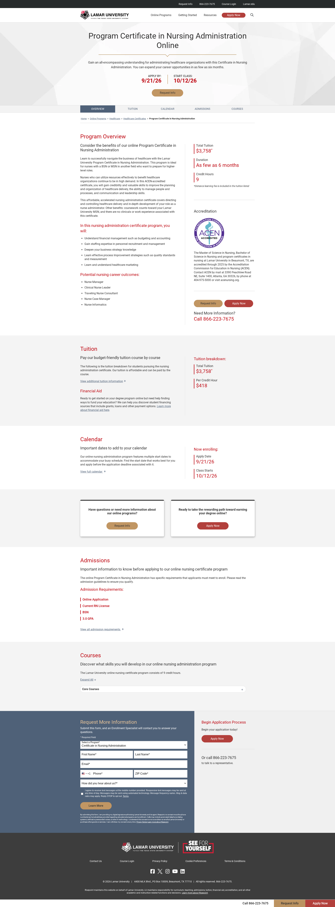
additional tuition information (103, 381)
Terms (126, 796)
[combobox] (133, 745)
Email (86, 763)
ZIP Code (141, 773)
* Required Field (88, 737)
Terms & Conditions (234, 861)
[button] (252, 15)
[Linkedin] (182, 871)
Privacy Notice (141, 822)
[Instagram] (167, 871)
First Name (89, 754)
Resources (210, 15)
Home (84, 118)
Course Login (229, 4)
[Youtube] (175, 871)
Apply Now (233, 15)
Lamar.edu (249, 4)
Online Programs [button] (161, 15)
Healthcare (114, 118)
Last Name (142, 754)
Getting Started (187, 15)
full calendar (93, 471)
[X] (160, 871)
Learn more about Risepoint (157, 822)
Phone (97, 773)
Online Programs (98, 118)
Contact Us (96, 861)
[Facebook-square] (152, 871)
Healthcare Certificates (134, 118)
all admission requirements (102, 629)
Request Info (185, 4)
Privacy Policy (159, 861)
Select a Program (91, 742)
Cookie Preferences (195, 861)
